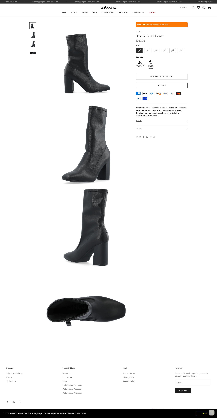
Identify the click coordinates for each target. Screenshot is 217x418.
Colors (138, 129)
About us (66, 373)
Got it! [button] (204, 413)
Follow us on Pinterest (72, 393)
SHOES (85, 12)
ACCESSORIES (107, 12)
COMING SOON (138, 12)
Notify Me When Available (162, 77)
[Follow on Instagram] (14, 401)
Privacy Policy (128, 377)
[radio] (139, 50)
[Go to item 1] (32, 25)
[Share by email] (154, 137)
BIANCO (139, 32)
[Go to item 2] (32, 34)
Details (139, 121)
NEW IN (74, 12)
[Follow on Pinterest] (20, 401)
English (182, 7)
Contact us (67, 377)
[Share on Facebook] (143, 137)
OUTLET (152, 12)
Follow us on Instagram (73, 385)
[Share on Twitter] (147, 137)
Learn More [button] (81, 413)
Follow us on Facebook (72, 389)
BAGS (95, 12)
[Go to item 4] (32, 53)
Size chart (140, 57)
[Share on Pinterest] (150, 137)
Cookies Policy (128, 381)
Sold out (162, 85)
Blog (65, 381)
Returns (9, 377)
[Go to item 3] (32, 43)
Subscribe (182, 390)
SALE (64, 12)
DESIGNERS (122, 12)
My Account (11, 381)
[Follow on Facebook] (7, 401)
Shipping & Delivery (14, 373)
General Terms (129, 373)
